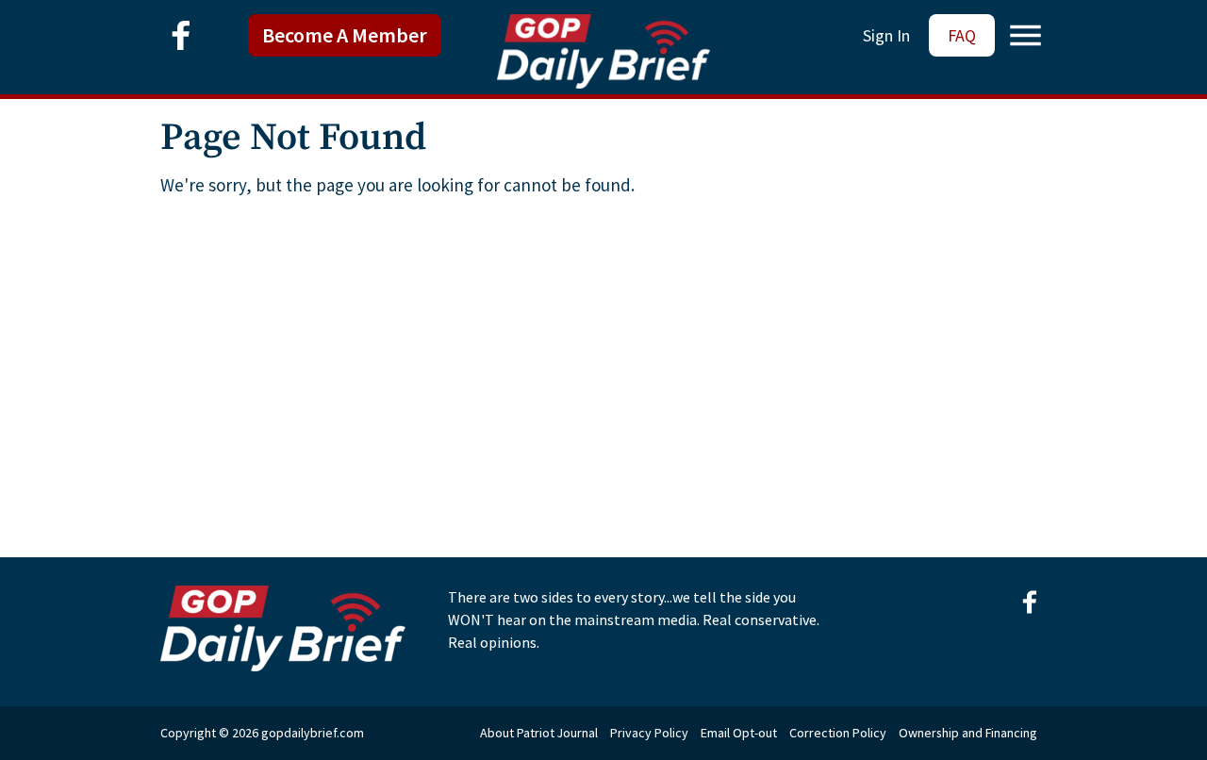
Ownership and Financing (968, 732)
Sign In (886, 35)
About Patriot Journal (539, 732)
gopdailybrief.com (312, 732)
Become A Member (344, 35)
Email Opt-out (739, 732)
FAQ (962, 35)
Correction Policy (837, 732)
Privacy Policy (649, 732)
